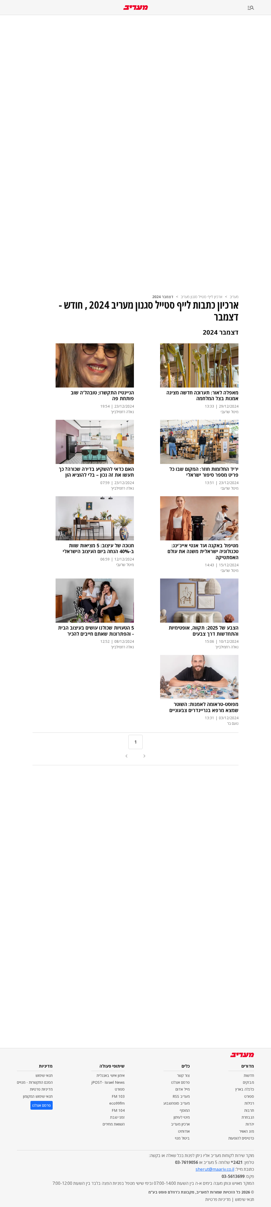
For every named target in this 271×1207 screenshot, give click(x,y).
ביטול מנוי (182, 1138)
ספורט (249, 1096)
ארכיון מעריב (180, 1124)
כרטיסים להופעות (241, 1138)
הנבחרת (248, 1117)
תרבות (249, 1110)
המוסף (185, 1110)
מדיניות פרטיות (41, 1089)
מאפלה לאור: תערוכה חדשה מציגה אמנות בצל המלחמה (202, 396)
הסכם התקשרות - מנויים (35, 1082)
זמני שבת (117, 1117)
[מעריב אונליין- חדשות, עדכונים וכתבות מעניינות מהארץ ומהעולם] (135, 7)
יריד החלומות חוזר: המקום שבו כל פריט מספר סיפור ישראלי (203, 472)
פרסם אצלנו (180, 1082)
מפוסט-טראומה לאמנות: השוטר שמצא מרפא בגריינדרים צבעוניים (203, 707)
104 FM (118, 1110)
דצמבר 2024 (162, 296)
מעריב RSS (181, 1096)
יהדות (250, 1124)
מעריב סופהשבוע (177, 1103)
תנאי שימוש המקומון (38, 1096)
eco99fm (117, 1103)
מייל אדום (182, 1089)
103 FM (118, 1096)
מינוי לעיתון (182, 1117)
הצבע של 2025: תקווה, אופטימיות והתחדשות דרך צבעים (203, 631)
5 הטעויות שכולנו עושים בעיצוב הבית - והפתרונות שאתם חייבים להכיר (96, 631)
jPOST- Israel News (108, 1082)
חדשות (249, 1075)
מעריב (234, 296)
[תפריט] (259, 8)
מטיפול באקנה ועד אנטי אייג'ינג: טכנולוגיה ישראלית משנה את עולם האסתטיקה (203, 552)
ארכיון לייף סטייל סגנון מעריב (201, 296)
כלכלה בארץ (244, 1089)
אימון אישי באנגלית (111, 1075)
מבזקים (248, 1082)
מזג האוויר (246, 1131)
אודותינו (184, 1131)
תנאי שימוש (44, 1075)
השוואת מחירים (114, 1124)
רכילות (249, 1103)
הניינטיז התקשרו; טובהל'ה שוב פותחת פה (102, 396)
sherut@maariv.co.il (215, 1169)
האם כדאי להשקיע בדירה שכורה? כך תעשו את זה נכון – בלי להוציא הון (96, 472)
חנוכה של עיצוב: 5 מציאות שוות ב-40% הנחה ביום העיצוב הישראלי (98, 548)
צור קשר (183, 1075)
